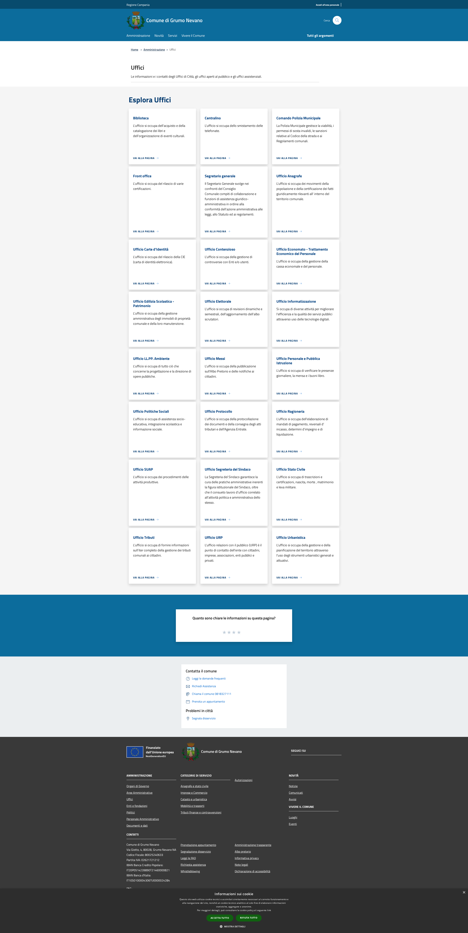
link (269, 910)
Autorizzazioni (243, 780)
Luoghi (293, 817)
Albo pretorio (243, 851)
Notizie (293, 786)
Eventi (293, 824)
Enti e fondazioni (137, 806)
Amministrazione (154, 49)
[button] (233, 926)
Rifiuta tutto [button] (248, 917)
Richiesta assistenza (193, 864)
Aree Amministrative (139, 792)
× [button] (464, 892)
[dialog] (234, 911)
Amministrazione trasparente (253, 845)
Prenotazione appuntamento (198, 845)
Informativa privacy (247, 858)
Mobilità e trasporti (192, 806)
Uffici (130, 799)
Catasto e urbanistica (194, 799)
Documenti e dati (137, 825)
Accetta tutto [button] (220, 917)
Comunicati (296, 792)
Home (134, 49)
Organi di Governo (138, 786)
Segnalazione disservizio (196, 851)
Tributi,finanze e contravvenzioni (201, 812)
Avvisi (292, 799)
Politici (131, 812)
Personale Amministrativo (143, 819)
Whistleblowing (190, 871)
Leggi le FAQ (188, 858)
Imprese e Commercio (194, 792)
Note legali (241, 864)
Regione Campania (138, 5)
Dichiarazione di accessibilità (252, 871)
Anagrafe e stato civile (194, 786)
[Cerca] (337, 20)
